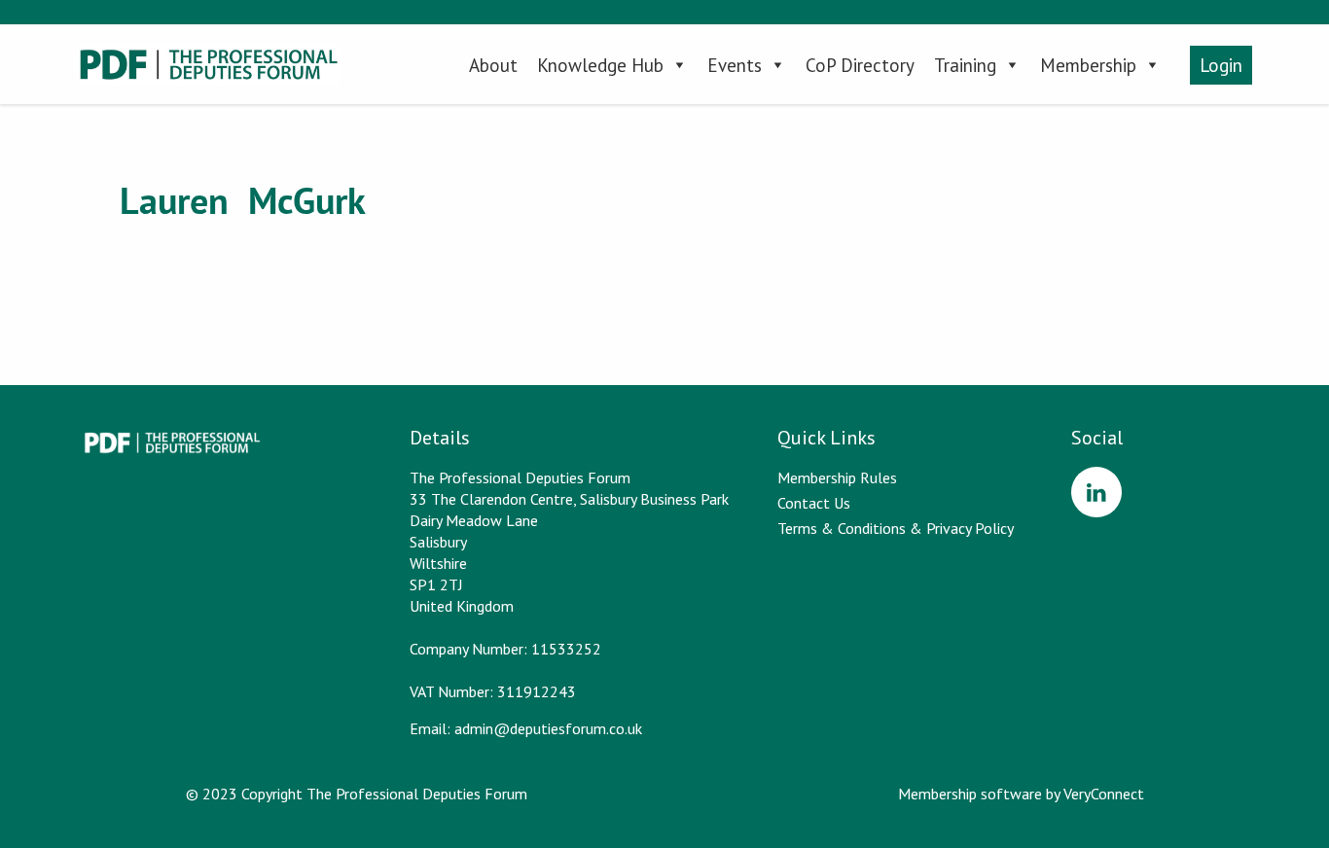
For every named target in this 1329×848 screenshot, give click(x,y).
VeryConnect (1103, 793)
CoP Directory (860, 65)
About (493, 65)
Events (734, 65)
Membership (1088, 65)
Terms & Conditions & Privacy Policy (895, 528)
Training (965, 65)
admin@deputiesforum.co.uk (548, 728)
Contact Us (813, 502)
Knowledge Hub (600, 65)
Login (1221, 65)
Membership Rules (837, 477)
